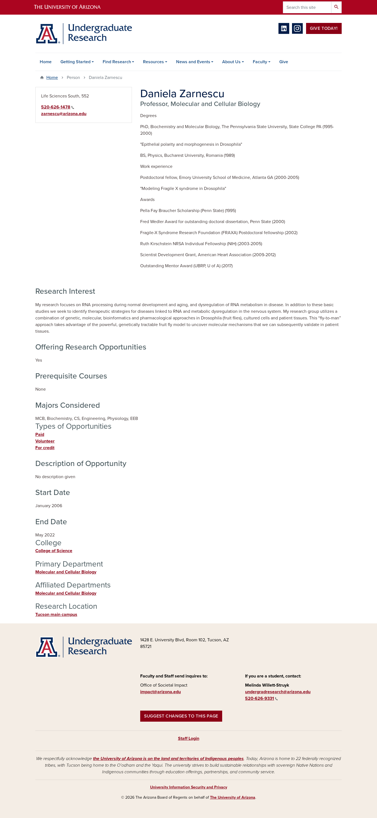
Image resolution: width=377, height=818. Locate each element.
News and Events (193, 62)
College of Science (53, 551)
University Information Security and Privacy (188, 787)
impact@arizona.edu (160, 692)
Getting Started (75, 62)
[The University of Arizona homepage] (72, 7)
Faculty (260, 62)
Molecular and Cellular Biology (65, 572)
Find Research (117, 62)
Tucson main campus (56, 614)
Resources (153, 62)
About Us (231, 62)
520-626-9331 (259, 698)
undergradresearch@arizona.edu (277, 692)
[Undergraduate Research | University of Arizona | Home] (83, 33)
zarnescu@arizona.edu (63, 114)
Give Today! (324, 28)
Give (283, 62)
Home (46, 62)
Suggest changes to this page (181, 716)
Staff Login (188, 738)
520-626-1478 (55, 107)
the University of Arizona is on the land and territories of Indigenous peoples (168, 758)
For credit (44, 448)
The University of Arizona (232, 797)
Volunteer (45, 441)
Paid (39, 434)
